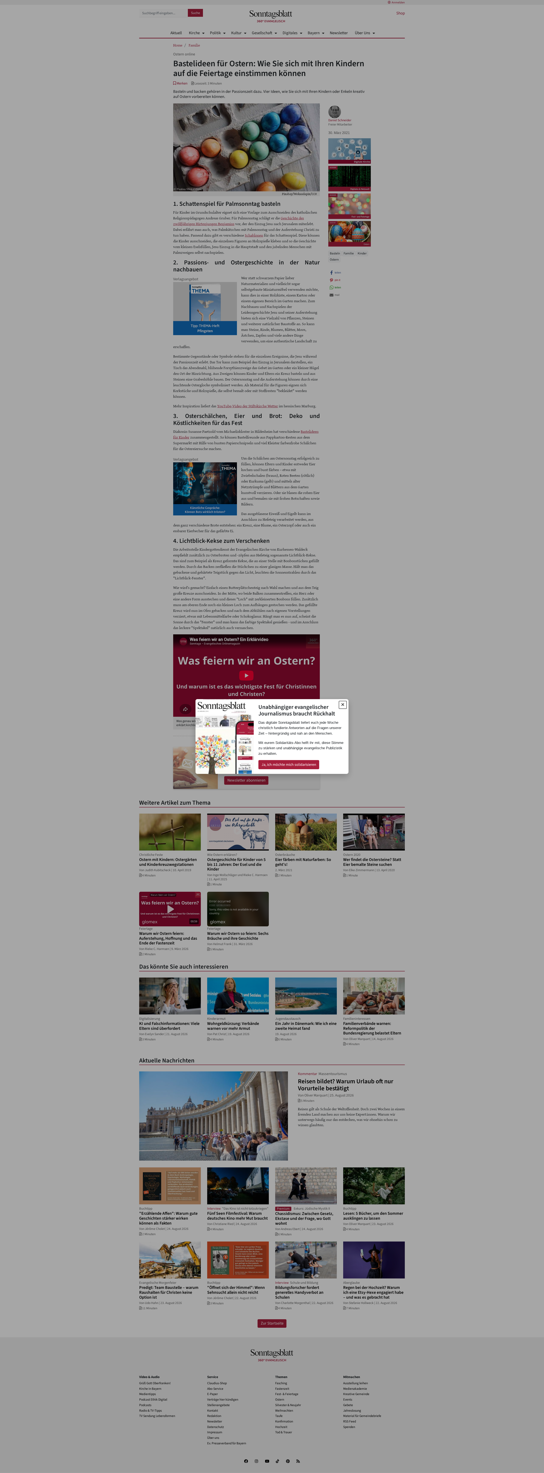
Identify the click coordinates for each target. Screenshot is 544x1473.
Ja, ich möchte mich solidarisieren (289, 764)
